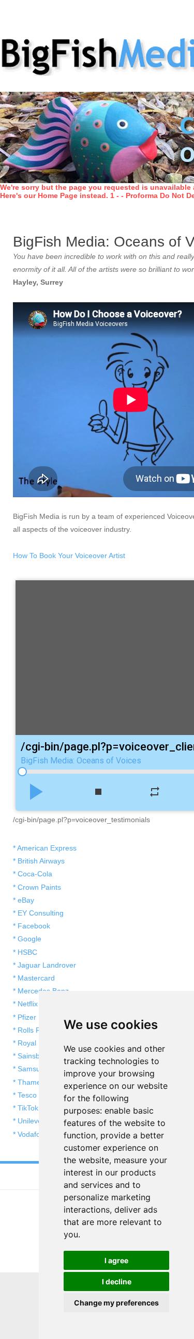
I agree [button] (116, 1260)
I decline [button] (116, 1281)
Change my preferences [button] (116, 1302)
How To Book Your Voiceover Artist (69, 555)
